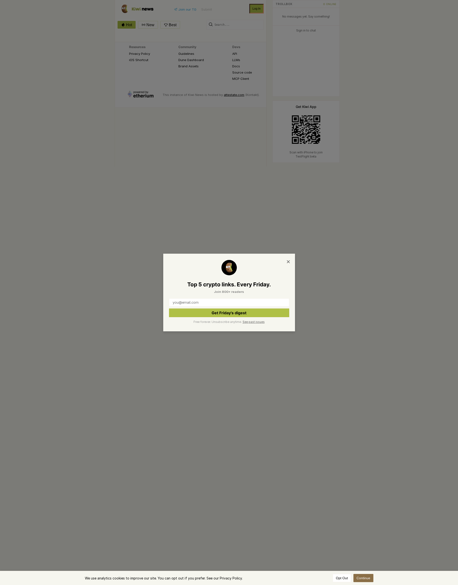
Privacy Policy (231, 578)
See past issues (254, 322)
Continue (363, 578)
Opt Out (342, 578)
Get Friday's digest (229, 312)
